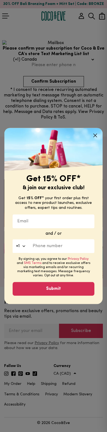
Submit (53, 289)
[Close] (95, 135)
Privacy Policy (78, 259)
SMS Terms (32, 263)
